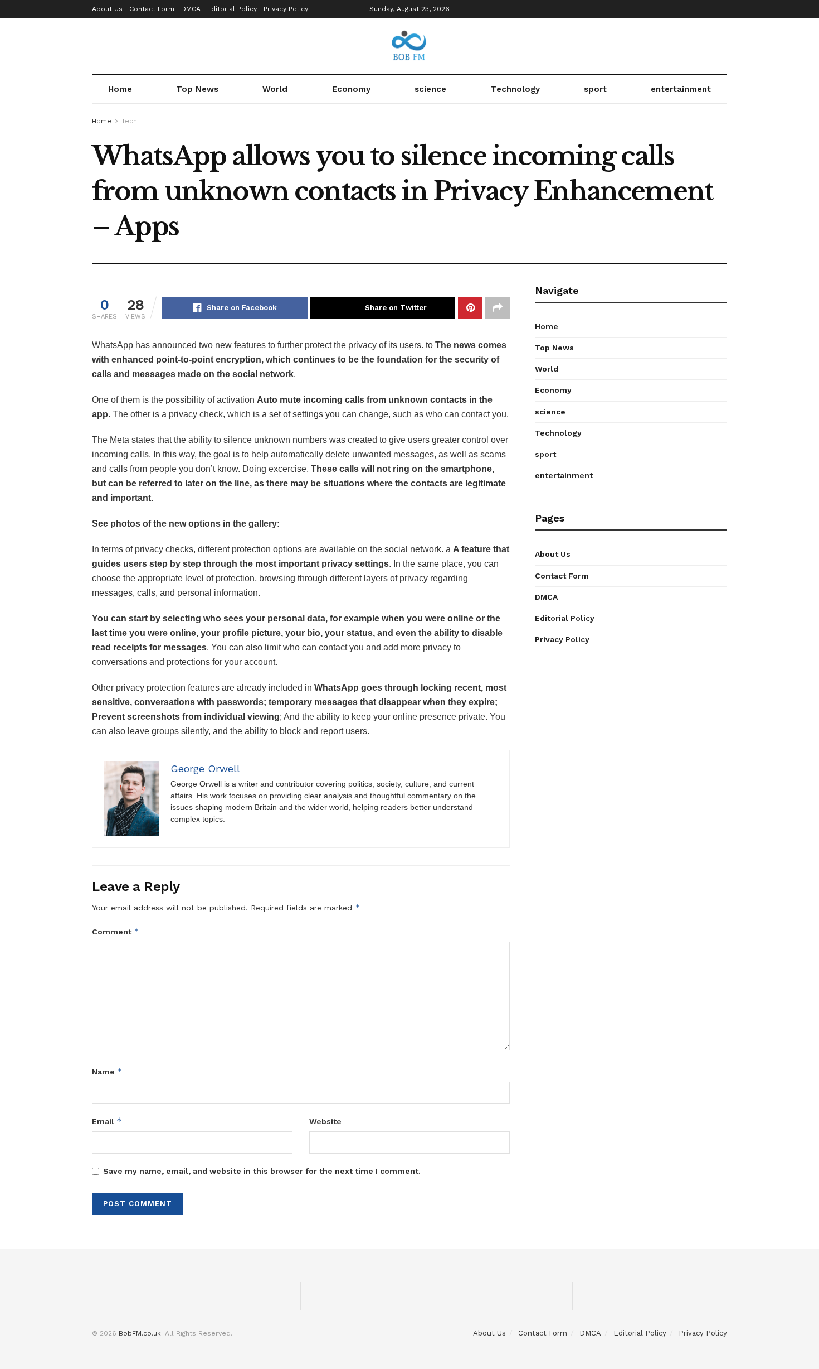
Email (107, 1121)
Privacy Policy (286, 9)
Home (120, 89)
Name (107, 1071)
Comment (115, 931)
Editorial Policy (232, 9)
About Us (107, 9)
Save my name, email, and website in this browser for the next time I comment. (262, 1170)
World (274, 89)
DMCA (191, 9)
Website (325, 1121)
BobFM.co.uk (140, 1333)
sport (595, 89)
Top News (197, 89)
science (430, 89)
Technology (515, 89)
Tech (129, 121)
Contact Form (151, 9)
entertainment (681, 89)
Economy (351, 89)
